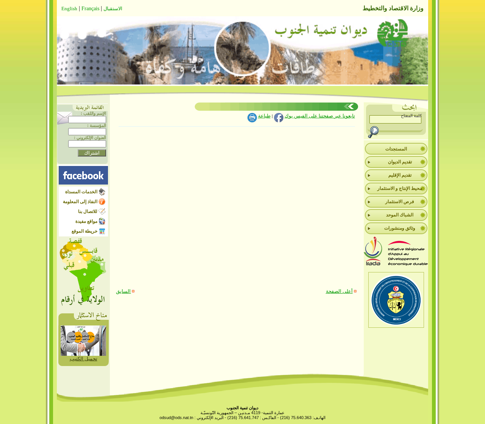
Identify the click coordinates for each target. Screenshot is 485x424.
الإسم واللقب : (93, 113)
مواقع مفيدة (86, 221)
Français (90, 8)
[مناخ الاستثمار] (83, 354)
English (69, 8)
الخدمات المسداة (81, 191)
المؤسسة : (96, 125)
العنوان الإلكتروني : (90, 137)
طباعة (264, 116)
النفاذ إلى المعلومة (80, 201)
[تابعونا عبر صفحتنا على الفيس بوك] (83, 183)
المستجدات (396, 149)
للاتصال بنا (87, 211)
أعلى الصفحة (339, 291)
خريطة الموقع (84, 231)
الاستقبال (112, 8)
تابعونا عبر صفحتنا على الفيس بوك (320, 116)
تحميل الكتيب (83, 358)
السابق (123, 291)
